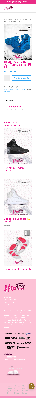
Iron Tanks (7, 92)
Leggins (9, 386)
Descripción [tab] (10, 100)
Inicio (5, 19)
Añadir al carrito (21, 78)
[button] (29, 27)
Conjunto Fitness (21, 386)
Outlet (24, 393)
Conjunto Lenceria (13, 391)
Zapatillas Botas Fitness (15, 19)
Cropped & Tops (13, 393)
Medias (25, 391)
